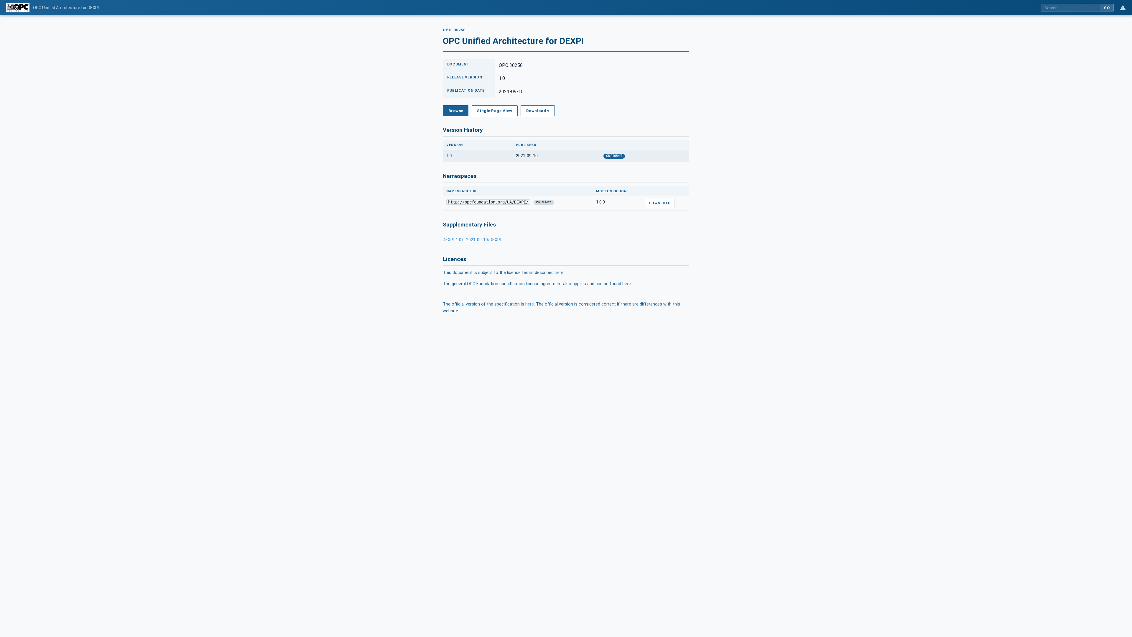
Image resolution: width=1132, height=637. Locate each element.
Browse (455, 110)
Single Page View (494, 110)
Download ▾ (537, 110)
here (559, 272)
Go (1107, 8)
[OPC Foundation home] (17, 7)
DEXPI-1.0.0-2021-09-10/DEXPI (472, 239)
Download (660, 203)
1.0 (449, 155)
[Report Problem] (1123, 7)
